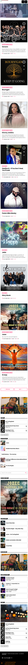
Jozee (4, 334)
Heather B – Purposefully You (12, 583)
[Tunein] (4, 658)
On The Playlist (10, 465)
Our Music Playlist (10, 578)
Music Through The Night (12, 589)
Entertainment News (7, 44)
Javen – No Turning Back (12, 534)
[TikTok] (6, 658)
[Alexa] (11, 658)
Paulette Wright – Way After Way (14, 528)
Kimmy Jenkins (8, 133)
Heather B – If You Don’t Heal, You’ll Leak (12, 169)
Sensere (5, 47)
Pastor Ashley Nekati (11, 595)
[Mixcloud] (7, 658)
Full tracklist (4, 434)
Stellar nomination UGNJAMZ (13, 540)
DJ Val (4, 410)
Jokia (4, 252)
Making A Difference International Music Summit (16, 460)
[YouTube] (2, 658)
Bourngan (6, 90)
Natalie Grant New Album (12, 448)
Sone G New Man (10, 523)
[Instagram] (9, 658)
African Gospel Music (7, 407)
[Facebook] (10, 658)
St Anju (4, 375)
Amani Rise (9, 546)
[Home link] (4, 1)
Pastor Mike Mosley (9, 213)
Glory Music (6, 295)
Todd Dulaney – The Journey (8, 454)
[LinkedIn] (8, 658)
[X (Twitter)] (3, 658)
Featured (4, 166)
